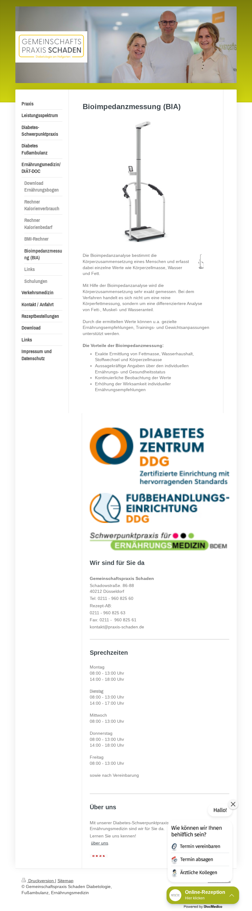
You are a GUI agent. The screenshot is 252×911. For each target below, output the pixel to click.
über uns (99, 842)
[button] (199, 844)
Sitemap (65, 880)
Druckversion (41, 880)
